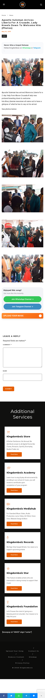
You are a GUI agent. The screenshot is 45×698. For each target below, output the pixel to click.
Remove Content (16, 657)
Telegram (37, 48)
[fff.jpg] (22, 284)
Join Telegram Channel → (22, 306)
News (4, 36)
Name (5, 371)
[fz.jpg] (22, 179)
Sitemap (33, 657)
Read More (14, 454)
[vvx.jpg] (22, 214)
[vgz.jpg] (22, 144)
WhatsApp (26, 48)
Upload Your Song (15, 651)
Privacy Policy (22, 663)
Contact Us (33, 651)
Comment (7, 344)
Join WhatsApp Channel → (22, 299)
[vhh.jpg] (22, 249)
